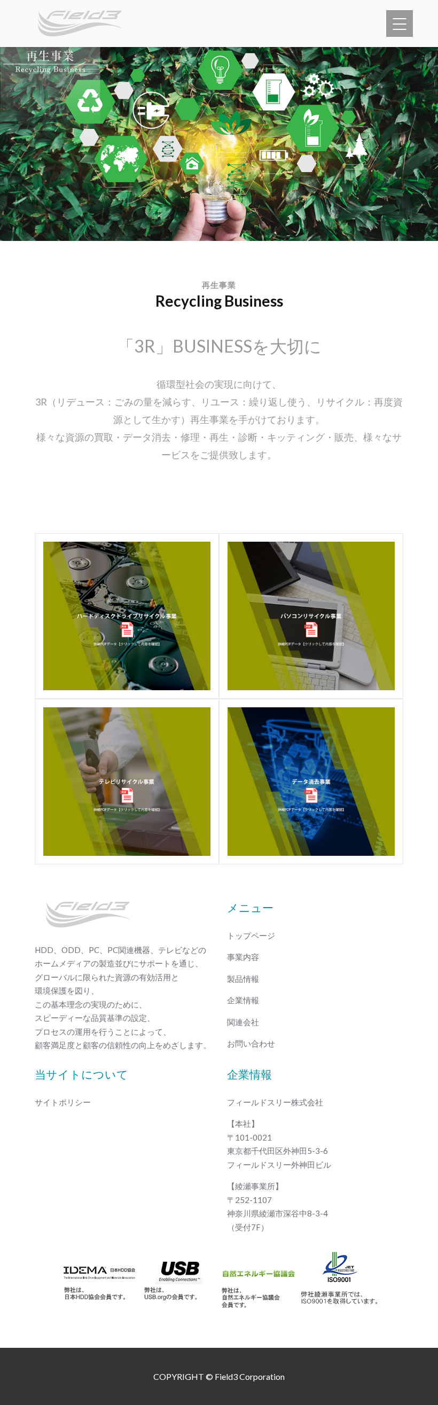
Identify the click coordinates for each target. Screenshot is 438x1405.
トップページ (251, 935)
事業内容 (243, 957)
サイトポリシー (63, 1102)
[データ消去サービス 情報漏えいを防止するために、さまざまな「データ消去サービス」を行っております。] (311, 781)
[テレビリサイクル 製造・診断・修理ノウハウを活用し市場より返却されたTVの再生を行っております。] (126, 781)
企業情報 (243, 1000)
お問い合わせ (251, 1043)
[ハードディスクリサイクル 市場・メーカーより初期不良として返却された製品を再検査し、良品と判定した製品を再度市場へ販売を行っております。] (126, 616)
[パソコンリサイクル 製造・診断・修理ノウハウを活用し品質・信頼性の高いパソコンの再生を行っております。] (311, 616)
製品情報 (243, 978)
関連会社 (243, 1022)
